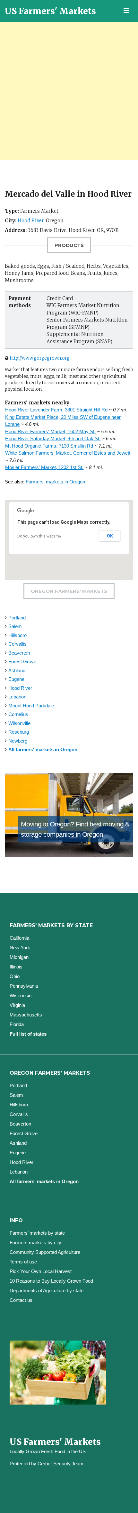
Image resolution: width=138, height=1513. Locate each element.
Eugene (16, 679)
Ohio (15, 976)
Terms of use (23, 1261)
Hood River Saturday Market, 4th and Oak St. (52, 438)
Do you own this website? (39, 536)
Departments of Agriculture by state (46, 1290)
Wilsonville (19, 723)
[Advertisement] (69, 91)
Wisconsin (20, 995)
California (19, 938)
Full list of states (28, 1034)
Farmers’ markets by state (37, 1233)
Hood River (31, 221)
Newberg (17, 741)
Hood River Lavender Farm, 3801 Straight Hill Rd (56, 409)
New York (20, 947)
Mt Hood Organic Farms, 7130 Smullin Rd (49, 446)
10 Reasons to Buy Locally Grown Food (51, 1281)
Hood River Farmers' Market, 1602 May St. (50, 431)
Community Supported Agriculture (45, 1252)
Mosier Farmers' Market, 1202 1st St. (44, 467)
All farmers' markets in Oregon (42, 749)
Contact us (21, 1300)
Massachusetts (26, 1014)
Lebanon (17, 696)
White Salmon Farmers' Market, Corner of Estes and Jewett (67, 453)
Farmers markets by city (35, 1242)
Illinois (16, 966)
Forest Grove (22, 661)
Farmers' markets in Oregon (55, 481)
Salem (15, 626)
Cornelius (18, 714)
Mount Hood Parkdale (31, 705)
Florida (17, 1024)
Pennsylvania (24, 986)
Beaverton (19, 653)
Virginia (17, 1005)
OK (110, 535)
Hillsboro (17, 635)
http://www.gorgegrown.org (40, 358)
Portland (17, 617)
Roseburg (18, 732)
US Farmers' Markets (50, 11)
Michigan (19, 957)
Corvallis (17, 644)
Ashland (16, 670)
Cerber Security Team (60, 1463)
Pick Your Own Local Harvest (41, 1271)
